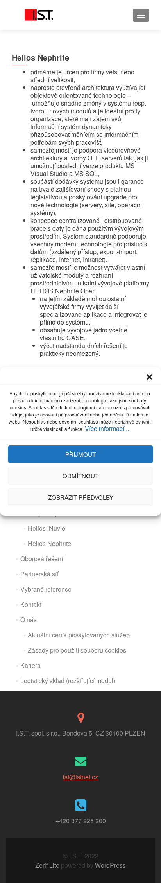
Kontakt (30, 604)
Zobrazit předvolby (80, 497)
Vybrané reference (46, 589)
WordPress (109, 865)
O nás (28, 619)
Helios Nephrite (49, 543)
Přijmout (80, 454)
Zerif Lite (48, 865)
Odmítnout (80, 476)
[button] (149, 377)
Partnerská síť (39, 573)
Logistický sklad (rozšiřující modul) (67, 680)
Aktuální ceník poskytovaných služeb (79, 634)
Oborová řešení (41, 558)
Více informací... (107, 428)
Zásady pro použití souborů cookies (77, 650)
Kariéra (30, 665)
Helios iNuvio (46, 528)
